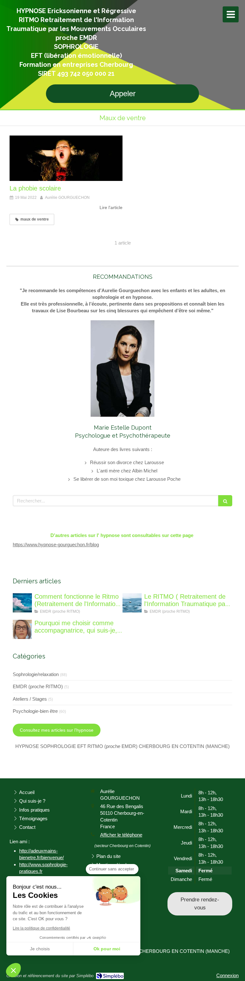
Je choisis (40, 948)
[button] (13, 970)
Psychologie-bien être (35, 711)
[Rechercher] (225, 500)
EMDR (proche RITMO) (38, 686)
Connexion (227, 975)
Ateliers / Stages (30, 699)
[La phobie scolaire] (66, 158)
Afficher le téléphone (121, 834)
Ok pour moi (106, 948)
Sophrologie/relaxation (36, 674)
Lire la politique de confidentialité (41, 928)
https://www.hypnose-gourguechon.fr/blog (56, 544)
